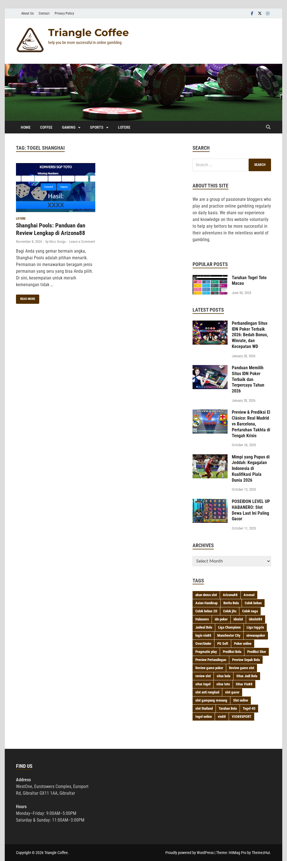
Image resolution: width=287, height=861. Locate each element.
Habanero (202, 619)
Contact (44, 13)
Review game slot (241, 668)
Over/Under (203, 643)
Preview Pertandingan (210, 660)
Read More (25, 298)
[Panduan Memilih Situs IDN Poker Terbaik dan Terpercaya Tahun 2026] (210, 368)
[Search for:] (232, 165)
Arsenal (249, 595)
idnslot (238, 619)
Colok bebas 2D (206, 611)
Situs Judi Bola (246, 676)
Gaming (68, 127)
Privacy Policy (64, 13)
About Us (27, 13)
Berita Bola (231, 603)
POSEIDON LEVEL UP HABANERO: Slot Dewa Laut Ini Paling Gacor (251, 510)
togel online (203, 716)
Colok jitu (229, 611)
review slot (203, 676)
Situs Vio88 (244, 684)
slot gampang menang (211, 700)
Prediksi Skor (256, 652)
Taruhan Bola (228, 708)
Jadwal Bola (203, 627)
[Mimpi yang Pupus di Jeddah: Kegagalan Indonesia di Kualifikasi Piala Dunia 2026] (210, 457)
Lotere (124, 127)
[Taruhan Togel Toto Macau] (210, 278)
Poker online (242, 643)
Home (26, 127)
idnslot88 (255, 619)
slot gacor (232, 692)
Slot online (240, 700)
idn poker (221, 619)
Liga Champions (229, 627)
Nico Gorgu (57, 241)
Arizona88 (230, 595)
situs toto (223, 684)
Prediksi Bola (232, 652)
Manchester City (228, 635)
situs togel (202, 684)
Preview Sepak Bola (246, 660)
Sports (96, 127)
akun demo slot (206, 595)
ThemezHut (261, 852)
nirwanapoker (255, 635)
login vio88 (203, 635)
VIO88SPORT (241, 716)
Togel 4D (249, 708)
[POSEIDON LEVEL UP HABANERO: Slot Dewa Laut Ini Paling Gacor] (210, 502)
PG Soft (222, 643)
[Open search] (268, 127)
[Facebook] (252, 13)
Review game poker (209, 668)
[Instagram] (267, 13)
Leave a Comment (82, 241)
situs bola (223, 676)
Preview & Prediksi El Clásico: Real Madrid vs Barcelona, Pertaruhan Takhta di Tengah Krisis (251, 424)
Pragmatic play (206, 652)
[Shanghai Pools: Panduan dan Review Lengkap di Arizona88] (55, 188)
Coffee (46, 127)
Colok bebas (253, 603)
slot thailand (204, 708)
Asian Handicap (206, 603)
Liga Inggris (255, 627)
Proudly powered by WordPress (189, 852)
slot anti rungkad (207, 692)
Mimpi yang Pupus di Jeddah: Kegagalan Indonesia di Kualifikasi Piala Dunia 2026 (251, 468)
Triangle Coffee (88, 32)
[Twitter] (259, 13)
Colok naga (250, 611)
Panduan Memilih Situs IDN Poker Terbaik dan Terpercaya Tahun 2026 (248, 379)
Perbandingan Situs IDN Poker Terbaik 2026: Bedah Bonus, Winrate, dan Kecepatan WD (250, 335)
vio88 (222, 716)
